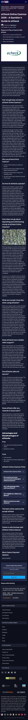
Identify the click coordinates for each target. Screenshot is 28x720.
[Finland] (5, 714)
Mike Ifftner (13, 25)
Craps (3, 635)
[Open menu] (26, 2)
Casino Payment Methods (17, 7)
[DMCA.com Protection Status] (10, 678)
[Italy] (13, 714)
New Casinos (5, 618)
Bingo (3, 641)
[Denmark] (19, 714)
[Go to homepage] (5, 2)
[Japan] (10, 714)
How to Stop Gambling (8, 655)
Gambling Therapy (8, 594)
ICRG (8, 593)
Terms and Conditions (8, 660)
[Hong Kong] (22, 714)
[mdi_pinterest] (15, 672)
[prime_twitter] (2, 672)
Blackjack (4, 632)
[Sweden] (16, 714)
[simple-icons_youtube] (8, 672)
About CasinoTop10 (7, 649)
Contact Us (5, 652)
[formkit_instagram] (12, 672)
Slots (3, 627)
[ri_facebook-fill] (5, 672)
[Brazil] (8, 714)
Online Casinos (5, 7)
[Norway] (25, 714)
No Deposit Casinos (7, 612)
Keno (3, 638)
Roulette (4, 629)
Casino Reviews (6, 610)
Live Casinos (5, 615)
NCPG (4, 593)
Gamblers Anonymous (17, 593)
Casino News (5, 663)
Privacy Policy (6, 658)
